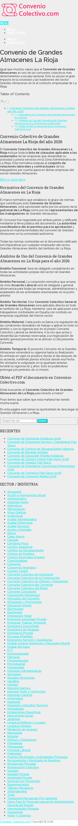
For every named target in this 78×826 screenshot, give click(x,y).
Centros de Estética (20, 554)
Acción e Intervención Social (26, 495)
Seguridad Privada (19, 777)
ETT (10, 650)
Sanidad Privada (18, 774)
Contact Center (17, 571)
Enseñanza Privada (20, 633)
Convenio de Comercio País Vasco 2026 (34, 473)
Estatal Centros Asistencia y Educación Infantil (38, 643)
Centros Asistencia (19, 547)
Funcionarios (15, 667)
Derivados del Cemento (23, 598)
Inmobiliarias (15, 709)
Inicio (11, 29)
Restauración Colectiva (23, 767)
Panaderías (14, 743)
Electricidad (15, 609)
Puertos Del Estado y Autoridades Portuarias (37, 757)
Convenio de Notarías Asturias (27, 452)
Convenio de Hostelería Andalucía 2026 (34, 438)
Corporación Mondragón (23, 595)
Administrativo (17, 498)
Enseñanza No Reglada (23, 629)
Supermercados (18, 784)
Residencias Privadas (21, 764)
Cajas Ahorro (15, 536)
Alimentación (16, 509)
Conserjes (14, 564)
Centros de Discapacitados (25, 550)
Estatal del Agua (18, 647)
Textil (11, 795)
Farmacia (13, 657)
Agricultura (14, 505)
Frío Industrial (16, 664)
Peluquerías (15, 746)
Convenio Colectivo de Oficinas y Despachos (37, 581)
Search (42, 420)
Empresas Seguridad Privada (26, 619)
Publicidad (14, 753)
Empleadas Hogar (19, 616)
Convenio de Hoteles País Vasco (29, 462)
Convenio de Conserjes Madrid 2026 (31, 476)
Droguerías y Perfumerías (24, 602)
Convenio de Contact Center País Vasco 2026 (38, 459)
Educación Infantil (19, 605)
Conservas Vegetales (21, 567)
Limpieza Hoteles (19, 726)
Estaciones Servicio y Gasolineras (29, 640)
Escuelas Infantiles (20, 636)
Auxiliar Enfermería (19, 523)
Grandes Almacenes (21, 678)
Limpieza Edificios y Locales (26, 722)
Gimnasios (14, 674)
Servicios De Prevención (23, 781)
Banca (11, 533)
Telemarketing (17, 791)
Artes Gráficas (16, 512)
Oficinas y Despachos (21, 740)
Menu (4, 23)
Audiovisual (15, 516)
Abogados (14, 492)
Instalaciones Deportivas (24, 712)
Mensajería (14, 733)
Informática (15, 698)
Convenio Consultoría (21, 591)
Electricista (14, 612)
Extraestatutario (18, 653)
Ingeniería (13, 702)
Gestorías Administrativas (24, 671)
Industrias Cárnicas (19, 695)
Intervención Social (20, 715)
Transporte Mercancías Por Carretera (32, 798)
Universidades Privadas (23, 808)
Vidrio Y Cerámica (19, 815)
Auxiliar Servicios (18, 526)
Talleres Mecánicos (20, 788)
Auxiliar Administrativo (22, 519)
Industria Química (18, 688)
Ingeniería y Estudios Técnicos (27, 705)
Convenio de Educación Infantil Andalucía (35, 455)
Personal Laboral (18, 750)
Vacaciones (15, 812)
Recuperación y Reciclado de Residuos (33, 760)
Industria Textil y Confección (26, 691)
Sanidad (12, 771)
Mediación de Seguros (22, 729)
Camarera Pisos (17, 543)
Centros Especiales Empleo (26, 557)
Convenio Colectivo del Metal (27, 588)
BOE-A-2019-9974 (12, 179)
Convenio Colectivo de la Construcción (33, 578)
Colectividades (17, 560)
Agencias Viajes (17, 502)
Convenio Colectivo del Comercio (30, 585)
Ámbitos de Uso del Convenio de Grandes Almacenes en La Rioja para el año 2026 (41, 122)
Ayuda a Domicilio (19, 529)
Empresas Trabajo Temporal (26, 622)
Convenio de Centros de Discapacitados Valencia (40, 449)
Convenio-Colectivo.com (15, 821)
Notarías (13, 736)
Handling (13, 681)
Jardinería (13, 719)
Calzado (13, 540)
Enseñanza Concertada (23, 626)
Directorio (16, 33)
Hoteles (12, 684)
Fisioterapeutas (17, 660)
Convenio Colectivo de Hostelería (30, 574)
